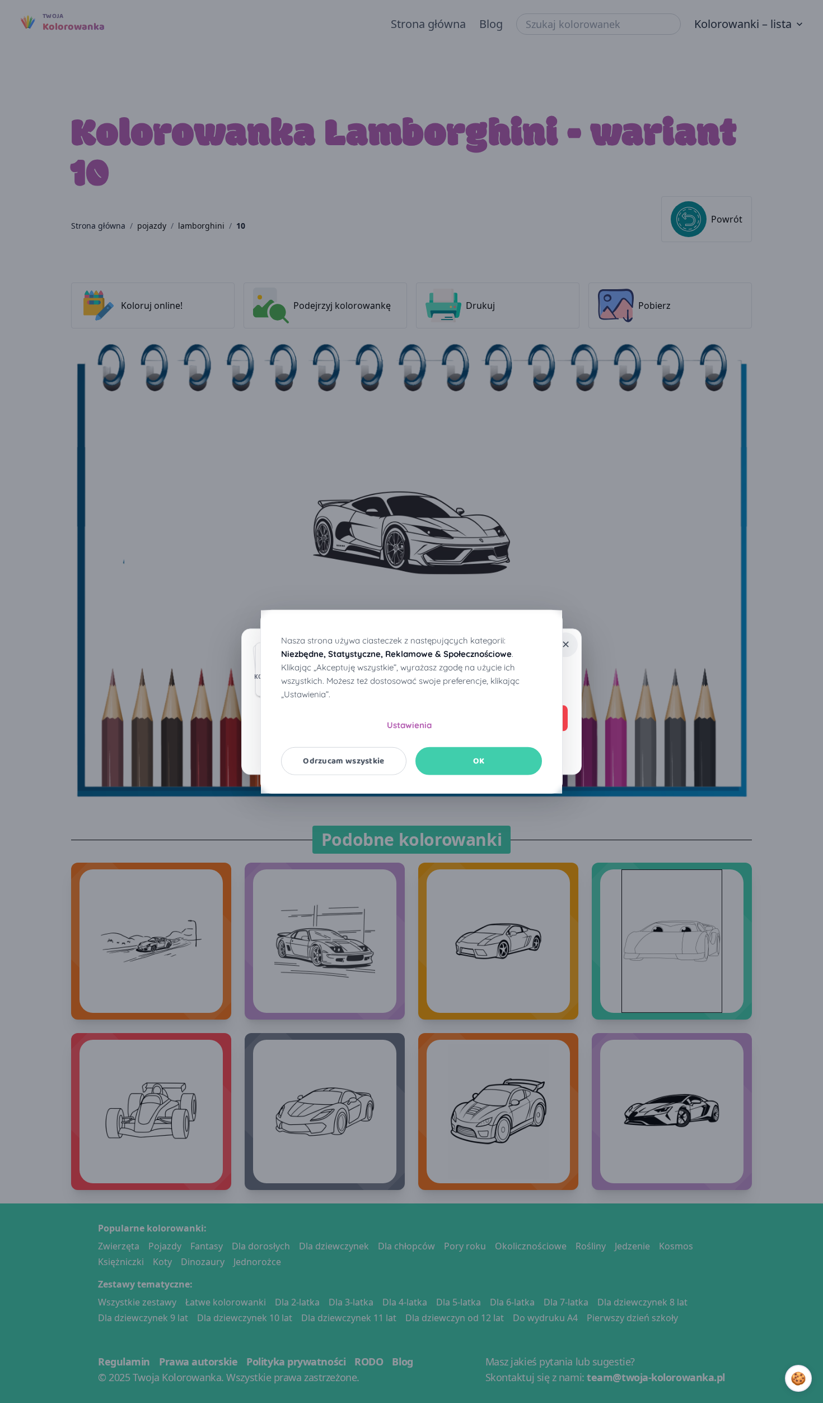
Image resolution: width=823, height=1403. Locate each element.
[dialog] (411, 701)
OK (479, 760)
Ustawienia (409, 724)
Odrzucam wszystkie (343, 760)
